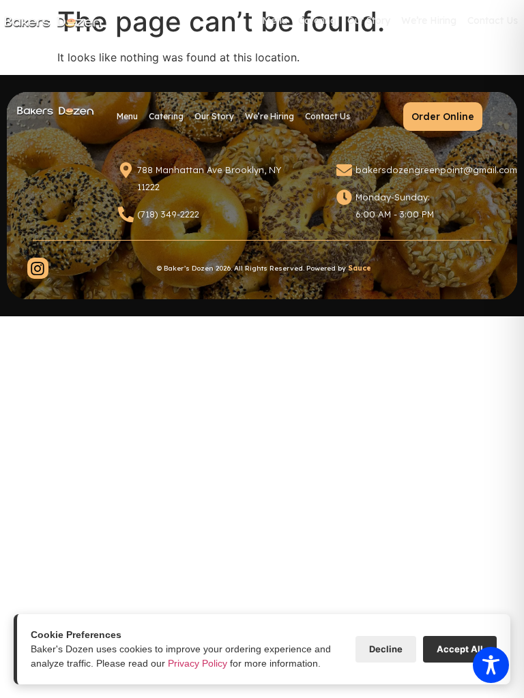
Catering (318, 24)
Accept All (460, 648)
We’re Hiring (428, 20)
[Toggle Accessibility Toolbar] (490, 665)
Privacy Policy (197, 663)
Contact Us (492, 20)
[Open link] (37, 268)
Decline (386, 648)
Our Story (368, 20)
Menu (275, 24)
